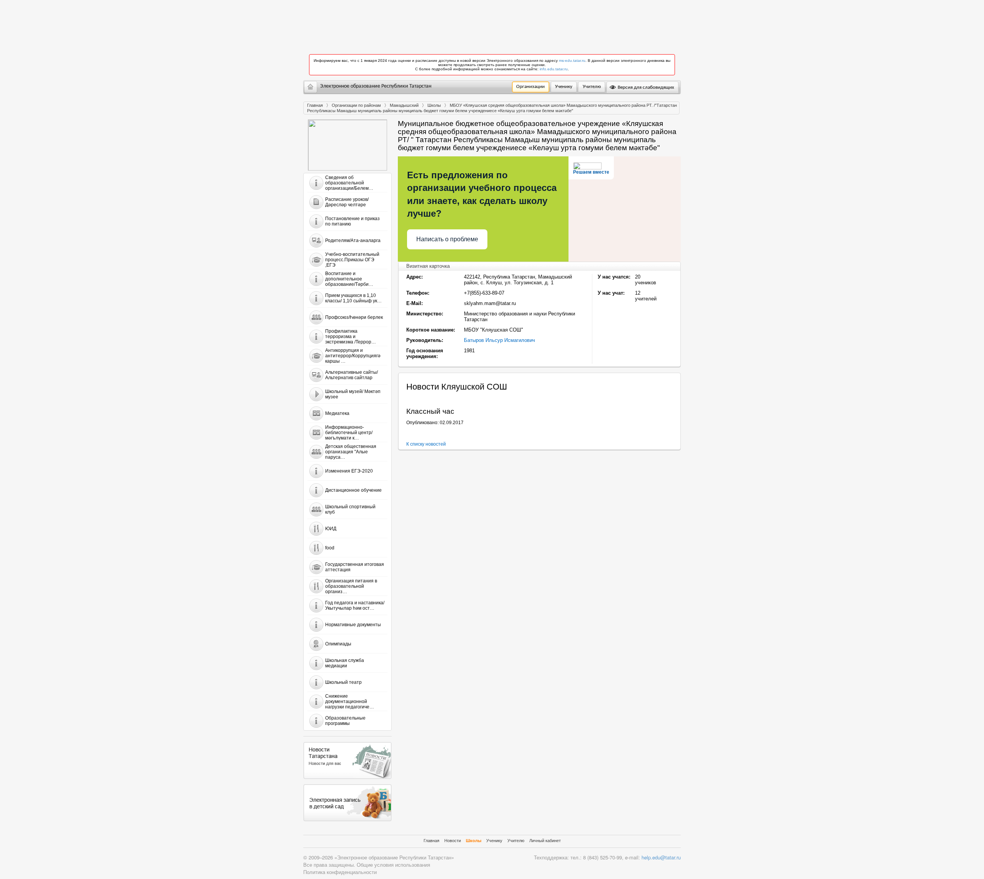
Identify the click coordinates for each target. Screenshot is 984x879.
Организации (530, 86)
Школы (434, 105)
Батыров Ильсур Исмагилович (499, 340)
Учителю (592, 86)
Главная (315, 105)
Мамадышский (404, 105)
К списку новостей (426, 444)
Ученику (563, 86)
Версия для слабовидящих (645, 87)
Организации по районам (356, 105)
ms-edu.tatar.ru (572, 60)
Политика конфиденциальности (340, 872)
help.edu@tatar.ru (661, 857)
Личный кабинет (545, 840)
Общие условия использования (393, 864)
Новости (452, 840)
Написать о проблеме (447, 239)
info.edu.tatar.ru (554, 69)
